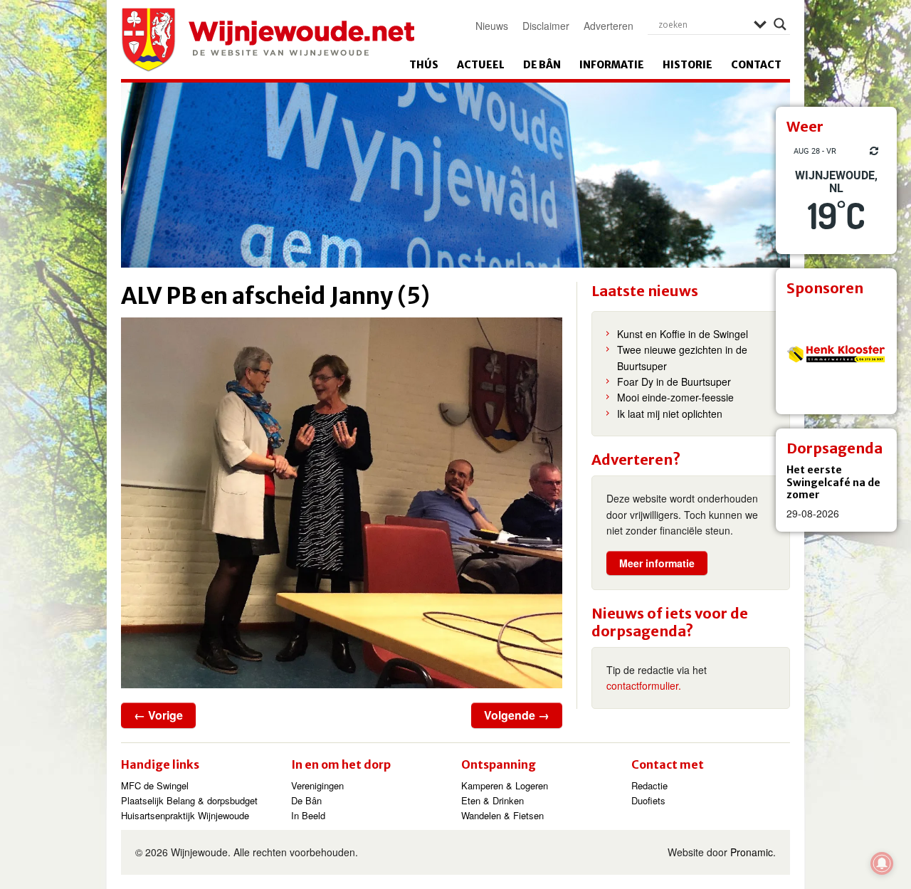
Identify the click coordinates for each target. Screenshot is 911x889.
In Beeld (308, 815)
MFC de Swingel (155, 785)
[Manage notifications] (881, 863)
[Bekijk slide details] (836, 354)
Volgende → (516, 715)
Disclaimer (545, 26)
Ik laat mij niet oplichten (669, 413)
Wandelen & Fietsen (502, 815)
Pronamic (751, 852)
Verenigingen (317, 785)
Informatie (611, 64)
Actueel (481, 64)
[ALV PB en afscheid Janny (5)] (341, 502)
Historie (687, 64)
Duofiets (648, 800)
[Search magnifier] (780, 24)
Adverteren (608, 26)
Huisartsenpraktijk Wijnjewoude (185, 815)
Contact (756, 64)
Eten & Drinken (492, 800)
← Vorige (158, 715)
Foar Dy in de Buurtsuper (674, 381)
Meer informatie (657, 563)
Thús (423, 64)
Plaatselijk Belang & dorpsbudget (189, 800)
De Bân (542, 64)
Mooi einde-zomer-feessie (675, 397)
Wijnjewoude (267, 40)
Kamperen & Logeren (504, 785)
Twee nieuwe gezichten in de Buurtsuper (682, 357)
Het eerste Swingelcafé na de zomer (833, 482)
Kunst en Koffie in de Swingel (682, 334)
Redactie (649, 785)
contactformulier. (643, 685)
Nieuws (491, 26)
